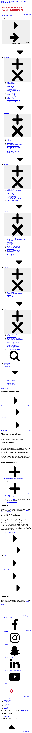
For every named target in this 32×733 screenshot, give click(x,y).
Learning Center (10, 98)
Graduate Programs (11, 85)
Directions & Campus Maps (13, 349)
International (9, 142)
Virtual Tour (9, 242)
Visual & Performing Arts (13, 245)
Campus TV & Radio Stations (14, 246)
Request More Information (13, 151)
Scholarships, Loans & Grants (14, 190)
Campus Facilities (11, 347)
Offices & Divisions (11, 337)
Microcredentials (10, 86)
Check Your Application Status (14, 150)
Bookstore (6, 708)
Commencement (10, 254)
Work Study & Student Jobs (13, 192)
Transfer (8, 139)
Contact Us (6, 716)
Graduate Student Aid (12, 197)
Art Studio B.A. (10, 496)
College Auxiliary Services (13, 346)
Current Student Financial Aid (14, 198)
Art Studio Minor (11, 498)
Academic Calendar (11, 94)
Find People (6, 701)
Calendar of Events (11, 236)
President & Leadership (12, 334)
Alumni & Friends (11, 384)
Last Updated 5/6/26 (5, 720)
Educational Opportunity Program (14, 144)
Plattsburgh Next (10, 341)
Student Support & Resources (13, 251)
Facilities (9, 295)
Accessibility (7, 704)
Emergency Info (7, 700)
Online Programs (11, 83)
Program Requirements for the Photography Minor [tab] (17, 477)
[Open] (17, 70)
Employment (7, 698)
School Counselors (11, 381)
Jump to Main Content (13, 1)
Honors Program (10, 91)
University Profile (11, 343)
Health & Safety (10, 249)
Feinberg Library (11, 97)
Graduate (9, 140)
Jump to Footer (22, 1)
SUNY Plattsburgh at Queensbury (15, 339)
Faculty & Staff (10, 383)
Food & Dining (10, 240)
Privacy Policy (7, 714)
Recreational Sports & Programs (14, 293)
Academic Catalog (11, 93)
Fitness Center (10, 296)
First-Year (9, 137)
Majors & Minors (11, 82)
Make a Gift (6, 364)
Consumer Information (12, 345)
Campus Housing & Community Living (16, 239)
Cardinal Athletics (11, 292)
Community (9, 386)
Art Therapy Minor (11, 499)
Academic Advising (11, 96)
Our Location (10, 243)
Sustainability (10, 255)
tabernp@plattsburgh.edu (9, 511)
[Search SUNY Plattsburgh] (15, 360)
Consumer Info (7, 702)
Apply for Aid (10, 193)
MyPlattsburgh (7, 363)
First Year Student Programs (13, 253)
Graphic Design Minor (12, 502)
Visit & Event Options (12, 152)
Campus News (10, 335)
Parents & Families (11, 380)
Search (3, 18)
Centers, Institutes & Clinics (13, 338)
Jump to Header (4, 1)
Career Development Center (13, 90)
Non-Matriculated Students (13, 146)
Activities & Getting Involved (13, 238)
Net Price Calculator (11, 196)
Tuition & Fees (10, 189)
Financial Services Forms (12, 200)
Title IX (5, 705)
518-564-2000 (24, 710)
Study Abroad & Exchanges (13, 100)
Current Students (10, 379)
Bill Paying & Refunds (12, 194)
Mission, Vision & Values (13, 342)
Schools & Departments (12, 87)
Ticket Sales (9, 297)
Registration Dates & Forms (13, 147)
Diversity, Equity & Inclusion (13, 247)
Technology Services (11, 101)
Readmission (10, 143)
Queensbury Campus (11, 89)
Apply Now (9, 148)
